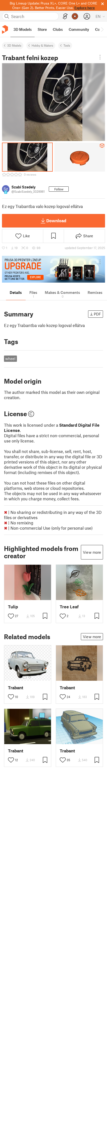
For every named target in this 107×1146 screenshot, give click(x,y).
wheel (10, 358)
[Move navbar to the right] (102, 29)
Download (56, 220)
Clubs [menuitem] (58, 29)
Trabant (15, 687)
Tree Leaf (69, 606)
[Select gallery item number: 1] (25, 677)
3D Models (14, 45)
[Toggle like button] (11, 616)
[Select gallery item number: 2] (30, 677)
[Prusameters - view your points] (75, 16)
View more (92, 552)
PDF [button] (97, 314)
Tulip (13, 606)
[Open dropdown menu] (100, 57)
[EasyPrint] (65, 16)
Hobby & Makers (42, 45)
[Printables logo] (5, 29)
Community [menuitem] (79, 29)
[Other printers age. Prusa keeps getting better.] (53, 269)
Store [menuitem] (42, 29)
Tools (66, 45)
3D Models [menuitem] (22, 29)
